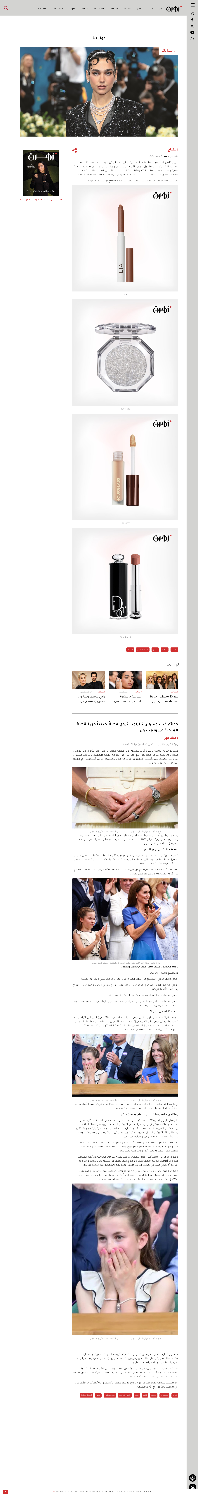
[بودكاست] (192, 1478)
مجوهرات (164, 1395)
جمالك (114, 9)
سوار (137, 1395)
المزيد (53, 1492)
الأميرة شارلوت (124, 1395)
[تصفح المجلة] (192, 1487)
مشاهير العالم (142, 650)
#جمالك (138, 692)
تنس (98, 1395)
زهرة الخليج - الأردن (168, 744)
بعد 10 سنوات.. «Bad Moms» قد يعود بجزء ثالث (164, 699)
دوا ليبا (130, 650)
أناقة (145, 1395)
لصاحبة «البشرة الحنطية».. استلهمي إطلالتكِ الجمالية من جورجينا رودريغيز (128, 699)
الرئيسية (157, 9)
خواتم (175, 1395)
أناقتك (127, 9)
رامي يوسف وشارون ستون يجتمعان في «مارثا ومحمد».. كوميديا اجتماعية (89, 699)
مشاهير (141, 9)
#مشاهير (174, 692)
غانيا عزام (173, 156)
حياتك (85, 9)
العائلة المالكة (86, 1395)
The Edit (43, 9)
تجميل (164, 650)
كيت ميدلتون (110, 1395)
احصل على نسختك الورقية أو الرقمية (41, 200)
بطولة (153, 1395)
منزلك (72, 9)
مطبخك (58, 9)
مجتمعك (99, 9)
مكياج (155, 650)
